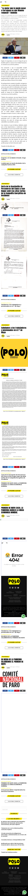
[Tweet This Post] (11, 58)
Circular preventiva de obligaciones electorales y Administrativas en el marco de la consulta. (13, 835)
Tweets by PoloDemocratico (9, 852)
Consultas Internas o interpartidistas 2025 (13, 839)
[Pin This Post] (16, 58)
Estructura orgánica (14, 872)
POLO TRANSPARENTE (5, 872)
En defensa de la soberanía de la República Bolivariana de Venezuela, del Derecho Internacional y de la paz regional (13, 823)
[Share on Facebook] (5, 58)
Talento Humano (11, 875)
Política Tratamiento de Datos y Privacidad (14, 878)
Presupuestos (22, 873)
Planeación (18, 876)
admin (8, 35)
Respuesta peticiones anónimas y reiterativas (14, 881)
